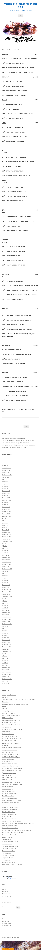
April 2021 (5, 502)
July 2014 (4, 656)
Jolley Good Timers (7, 775)
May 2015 (5, 633)
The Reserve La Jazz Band (9, 848)
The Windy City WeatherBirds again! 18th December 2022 (18, 440)
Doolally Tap (5, 745)
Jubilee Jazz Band (7, 780)
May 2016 (5, 605)
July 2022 (4, 479)
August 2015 (5, 626)
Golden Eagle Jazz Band (8, 759)
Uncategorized (6, 860)
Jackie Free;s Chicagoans (9, 773)
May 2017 (5, 578)
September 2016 (7, 596)
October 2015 (6, 621)
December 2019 (6, 509)
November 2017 (6, 564)
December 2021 (6, 495)
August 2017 (5, 571)
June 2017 (5, 576)
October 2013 (6, 676)
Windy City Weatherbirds (9, 862)
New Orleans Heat (7, 816)
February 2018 (6, 557)
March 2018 (5, 555)
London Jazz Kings (7, 789)
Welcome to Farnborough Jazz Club (20, 5)
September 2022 (7, 475)
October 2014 (6, 649)
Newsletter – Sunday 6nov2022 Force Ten (14, 447)
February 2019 (6, 532)
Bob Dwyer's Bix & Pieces (9, 722)
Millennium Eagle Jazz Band (10, 814)
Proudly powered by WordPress (10, 937)
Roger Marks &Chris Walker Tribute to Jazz (14, 832)
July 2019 (4, 521)
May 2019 (5, 525)
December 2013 (6, 672)
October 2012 (6, 683)
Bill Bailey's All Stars (7, 718)
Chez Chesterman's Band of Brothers (12, 729)
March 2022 (5, 488)
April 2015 (5, 635)
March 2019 (5, 530)
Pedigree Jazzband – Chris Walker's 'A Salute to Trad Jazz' (18, 823)
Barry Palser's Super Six (8, 713)
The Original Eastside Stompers (11, 846)
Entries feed (5, 891)
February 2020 (6, 507)
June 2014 (5, 658)
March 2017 (5, 582)
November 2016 (6, 592)
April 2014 (5, 663)
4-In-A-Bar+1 (5, 697)
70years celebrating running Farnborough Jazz (15, 704)
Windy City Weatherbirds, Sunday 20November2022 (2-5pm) (19, 445)
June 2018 (5, 548)
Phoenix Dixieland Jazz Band (10, 828)
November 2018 (6, 537)
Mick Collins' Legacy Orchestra (10, 803)
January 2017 (6, 587)
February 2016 (6, 612)
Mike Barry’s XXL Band (8, 812)
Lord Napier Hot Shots (8, 791)
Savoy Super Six (6, 839)
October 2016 (6, 594)
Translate (14, 878)
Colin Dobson (6, 731)
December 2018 (6, 534)
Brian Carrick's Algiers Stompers (11, 725)
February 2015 (6, 640)
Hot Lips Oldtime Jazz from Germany (12, 770)
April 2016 (5, 608)
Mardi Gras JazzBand (8, 796)
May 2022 (5, 484)
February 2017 (6, 585)
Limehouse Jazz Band (8, 786)
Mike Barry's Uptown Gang (9, 809)
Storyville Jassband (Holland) (10, 842)
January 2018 (6, 560)
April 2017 (5, 580)
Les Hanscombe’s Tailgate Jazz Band (12, 784)
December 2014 (6, 644)
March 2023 (5, 465)
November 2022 (6, 470)
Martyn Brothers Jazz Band (9, 798)
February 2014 (6, 667)
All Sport (4, 709)
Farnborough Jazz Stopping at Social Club (13, 438)
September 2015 (7, 624)
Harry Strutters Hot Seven (9, 764)
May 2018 (5, 550)
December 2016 (6, 589)
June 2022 (5, 482)
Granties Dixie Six (7, 761)
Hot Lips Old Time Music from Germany (13, 768)
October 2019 (6, 514)
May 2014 (5, 660)
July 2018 (4, 546)
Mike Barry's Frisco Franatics (10, 805)
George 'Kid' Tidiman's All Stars (11, 754)
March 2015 (5, 637)
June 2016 (5, 603)
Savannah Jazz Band (8, 837)
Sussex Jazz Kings (7, 844)
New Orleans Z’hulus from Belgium (12, 821)
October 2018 (6, 539)
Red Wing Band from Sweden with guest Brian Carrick (17, 830)
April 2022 (5, 486)
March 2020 (5, 504)
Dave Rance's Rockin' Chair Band (11, 738)
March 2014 (5, 665)
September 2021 (7, 500)
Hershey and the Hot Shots (10, 766)
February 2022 (6, 491)
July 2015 (4, 628)
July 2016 (4, 601)
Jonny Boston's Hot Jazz (9, 777)
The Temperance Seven (8, 851)
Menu (20, 15)
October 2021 (6, 498)
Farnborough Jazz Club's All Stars (11, 748)
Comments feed (6, 894)
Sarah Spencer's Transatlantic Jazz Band (13, 835)
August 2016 (5, 598)
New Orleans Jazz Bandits (9, 819)
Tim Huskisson (6, 853)
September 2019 (7, 516)
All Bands (4, 706)
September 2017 (7, 569)
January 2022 (6, 493)
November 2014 (6, 647)
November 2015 (6, 619)
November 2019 (6, 511)
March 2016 (5, 610)
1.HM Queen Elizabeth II (9, 695)
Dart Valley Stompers (8, 734)
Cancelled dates (6, 727)
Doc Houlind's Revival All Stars (10, 743)
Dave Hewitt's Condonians (9, 736)
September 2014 (7, 651)
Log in (4, 889)
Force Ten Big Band (7, 752)
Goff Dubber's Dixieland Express (11, 757)
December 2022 (6, 468)
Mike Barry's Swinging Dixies (10, 807)
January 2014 (6, 670)
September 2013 (7, 679)
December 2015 (6, 617)
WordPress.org (6, 896)
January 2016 (6, 615)
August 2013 (5, 681)
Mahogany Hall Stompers (9, 793)
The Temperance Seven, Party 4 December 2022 (15, 443)
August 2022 (5, 477)
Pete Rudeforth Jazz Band (9, 825)
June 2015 (5, 631)
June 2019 (5, 523)
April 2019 (5, 527)
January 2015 (6, 642)
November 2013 (6, 674)
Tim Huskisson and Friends (10, 855)
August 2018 (5, 543)
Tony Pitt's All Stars (7, 858)
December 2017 (6, 562)
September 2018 (7, 541)
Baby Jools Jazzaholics (8, 711)
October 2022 (6, 472)
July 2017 (4, 573)
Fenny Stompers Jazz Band (9, 750)
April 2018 (5, 553)
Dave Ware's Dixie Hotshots (10, 741)
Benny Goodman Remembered (11, 715)
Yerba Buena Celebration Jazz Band (12, 864)
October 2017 (6, 566)
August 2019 (5, 518)
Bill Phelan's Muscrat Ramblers (11, 720)
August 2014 (5, 654)
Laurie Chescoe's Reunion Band (11, 782)
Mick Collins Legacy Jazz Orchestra (11, 800)
